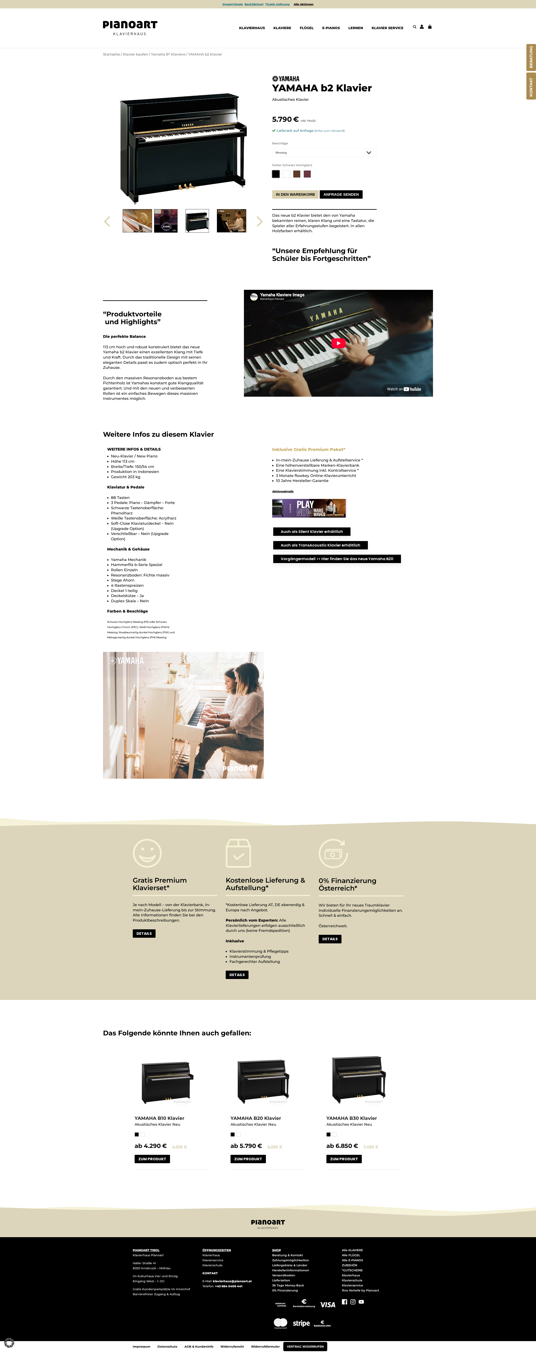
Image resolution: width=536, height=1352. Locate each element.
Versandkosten (283, 1275)
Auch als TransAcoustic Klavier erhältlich (320, 545)
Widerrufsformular (265, 1346)
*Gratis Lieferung (277, 4)
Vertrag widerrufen (305, 1346)
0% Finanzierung (285, 1290)
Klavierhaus (211, 1255)
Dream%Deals (233, 4)
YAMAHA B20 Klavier (256, 1118)
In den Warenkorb (295, 194)
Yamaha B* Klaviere (168, 54)
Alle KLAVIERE (352, 1250)
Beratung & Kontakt (287, 1255)
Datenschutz (167, 1346)
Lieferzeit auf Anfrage (295, 131)
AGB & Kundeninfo (198, 1346)
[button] (9, 1343)
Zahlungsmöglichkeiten (290, 1260)
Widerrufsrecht (232, 1346)
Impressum (141, 1346)
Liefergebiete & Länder (289, 1265)
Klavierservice (212, 1260)
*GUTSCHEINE (352, 1270)
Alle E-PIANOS (352, 1260)
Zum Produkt (152, 1159)
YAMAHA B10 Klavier (159, 1118)
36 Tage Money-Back (288, 1285)
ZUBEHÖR (349, 1265)
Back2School (254, 4)
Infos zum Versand (330, 131)
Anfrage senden (341, 194)
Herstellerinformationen (290, 1270)
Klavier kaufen (135, 54)
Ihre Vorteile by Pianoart (360, 1290)
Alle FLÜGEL (351, 1255)
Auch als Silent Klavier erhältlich (312, 531)
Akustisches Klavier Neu (157, 1124)
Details (144, 933)
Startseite (111, 54)
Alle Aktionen (303, 4)
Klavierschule (212, 1265)
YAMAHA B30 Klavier (351, 1118)
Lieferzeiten (281, 1280)
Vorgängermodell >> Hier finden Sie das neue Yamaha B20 (337, 558)
